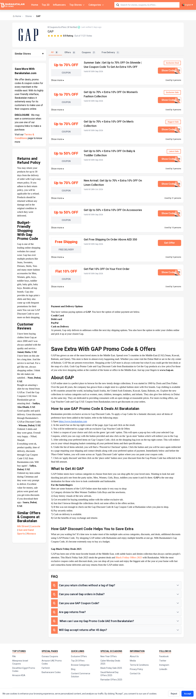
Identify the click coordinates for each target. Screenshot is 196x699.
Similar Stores (29, 53)
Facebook (164, 656)
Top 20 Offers (78, 660)
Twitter (162, 660)
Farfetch (46, 668)
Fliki (14, 656)
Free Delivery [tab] (110, 52)
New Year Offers (108, 656)
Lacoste (35, 526)
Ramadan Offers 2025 (111, 679)
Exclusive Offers (79, 656)
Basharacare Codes (51, 672)
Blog (73, 669)
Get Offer (169, 242)
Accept (187, 693)
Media (133, 660)
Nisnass (31, 533)
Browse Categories (80, 665)
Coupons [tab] (88, 52)
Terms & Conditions (139, 665)
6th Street (23, 526)
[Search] (117, 4)
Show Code (171, 70)
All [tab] (54, 52)
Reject (174, 693)
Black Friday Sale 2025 (111, 668)
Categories (95, 4)
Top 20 (45, 4)
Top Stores (75, 4)
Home (34, 4)
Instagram (164, 665)
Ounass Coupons (50, 656)
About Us (134, 656)
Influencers (59, 4)
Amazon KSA (18, 675)
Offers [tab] (69, 52)
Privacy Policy (136, 669)
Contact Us (135, 673)
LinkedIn (163, 669)
